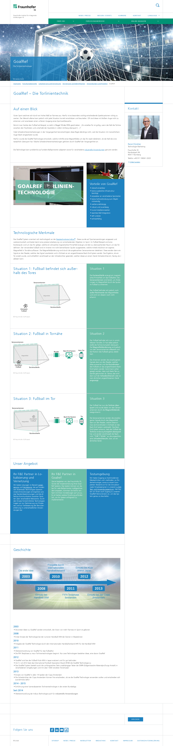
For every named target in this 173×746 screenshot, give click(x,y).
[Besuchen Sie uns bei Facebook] (52, 730)
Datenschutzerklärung (148, 741)
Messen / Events (104, 15)
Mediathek (101, 741)
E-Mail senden (135, 162)
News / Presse (85, 15)
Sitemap (55, 741)
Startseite (17, 84)
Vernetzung (27, 487)
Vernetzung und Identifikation (74, 84)
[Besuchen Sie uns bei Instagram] (66, 730)
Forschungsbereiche (95, 21)
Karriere (122, 15)
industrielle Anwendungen (94, 150)
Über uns (61, 21)
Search (158, 5)
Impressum (128, 741)
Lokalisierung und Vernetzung (50, 84)
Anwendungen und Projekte (97, 84)
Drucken (135, 719)
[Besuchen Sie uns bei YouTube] (62, 730)
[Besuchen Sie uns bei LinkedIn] (57, 730)
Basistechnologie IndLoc (65, 239)
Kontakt (137, 15)
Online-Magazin (138, 21)
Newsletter (85, 741)
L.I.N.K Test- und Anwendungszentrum (105, 488)
